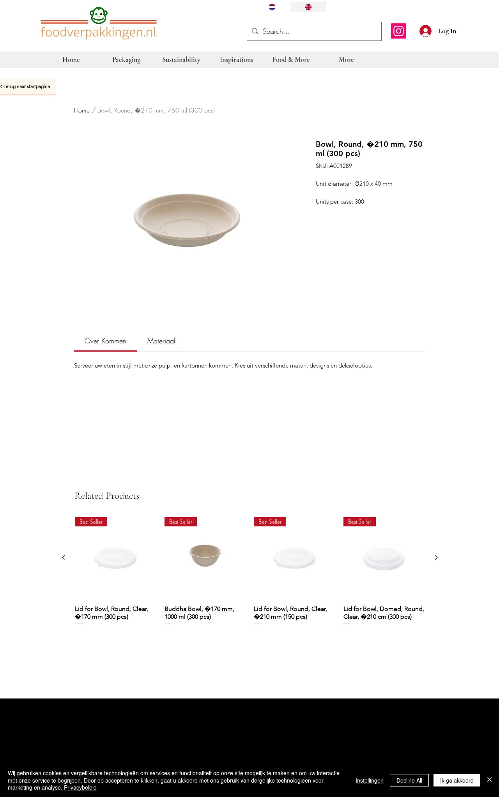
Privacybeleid (80, 787)
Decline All (409, 780)
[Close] (489, 780)
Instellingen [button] (370, 780)
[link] (105, 340)
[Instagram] (398, 31)
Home (82, 110)
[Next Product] (436, 557)
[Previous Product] (63, 557)
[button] (465, 30)
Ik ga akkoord (457, 780)
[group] (250, 575)
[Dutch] (272, 7)
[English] (308, 7)
